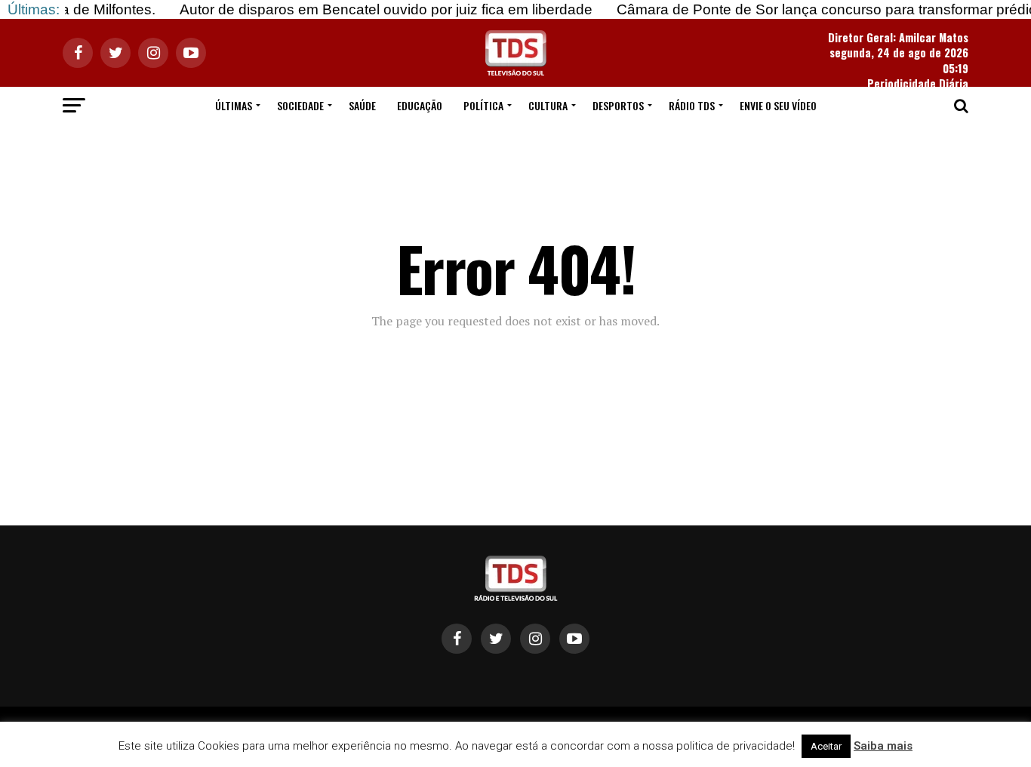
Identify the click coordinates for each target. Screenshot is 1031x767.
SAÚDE (362, 105)
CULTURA (548, 105)
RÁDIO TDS (692, 105)
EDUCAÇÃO (419, 105)
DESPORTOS (618, 105)
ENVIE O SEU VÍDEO (778, 105)
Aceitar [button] (826, 746)
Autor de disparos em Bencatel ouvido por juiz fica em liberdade (373, 9)
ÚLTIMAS (233, 105)
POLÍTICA (483, 105)
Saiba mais (883, 746)
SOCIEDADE (300, 105)
